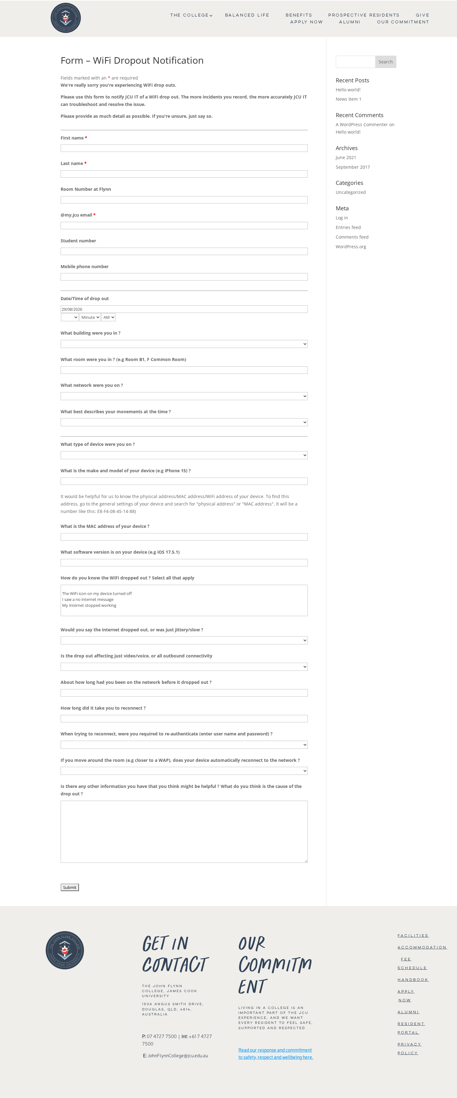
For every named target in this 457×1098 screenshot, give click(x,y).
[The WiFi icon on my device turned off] (184, 594)
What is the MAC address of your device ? (105, 526)
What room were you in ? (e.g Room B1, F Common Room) (123, 359)
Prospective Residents (364, 15)
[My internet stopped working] (184, 605)
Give (422, 15)
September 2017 (353, 167)
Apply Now (306, 22)
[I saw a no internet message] (184, 599)
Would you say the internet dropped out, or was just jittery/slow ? (132, 630)
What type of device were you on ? (98, 444)
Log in (342, 218)
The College (189, 15)
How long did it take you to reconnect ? (103, 708)
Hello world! (348, 90)
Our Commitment (403, 22)
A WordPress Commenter (362, 124)
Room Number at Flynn (86, 189)
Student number (78, 241)
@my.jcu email (78, 215)
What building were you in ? (91, 333)
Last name (74, 163)
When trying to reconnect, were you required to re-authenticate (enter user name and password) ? (167, 734)
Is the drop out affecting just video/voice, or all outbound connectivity (136, 656)
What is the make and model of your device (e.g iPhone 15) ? (126, 471)
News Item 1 (349, 99)
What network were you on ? (92, 385)
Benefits (299, 15)
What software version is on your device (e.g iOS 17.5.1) (120, 552)
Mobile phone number (84, 266)
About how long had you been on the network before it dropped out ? (136, 682)
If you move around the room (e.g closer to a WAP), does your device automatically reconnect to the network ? (180, 760)
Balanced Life (247, 15)
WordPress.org (351, 246)
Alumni (350, 22)
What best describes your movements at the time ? (116, 411)
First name (74, 138)
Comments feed (352, 237)
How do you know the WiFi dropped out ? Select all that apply (127, 578)
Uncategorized (351, 192)
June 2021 (346, 157)
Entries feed (348, 227)
